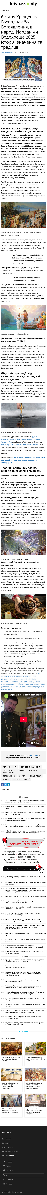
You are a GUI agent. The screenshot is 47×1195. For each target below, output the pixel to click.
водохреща (35, 776)
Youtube (9, 1184)
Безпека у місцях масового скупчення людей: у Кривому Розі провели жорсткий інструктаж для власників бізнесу (25, 825)
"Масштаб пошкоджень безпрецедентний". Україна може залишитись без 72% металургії (24, 993)
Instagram (9, 1170)
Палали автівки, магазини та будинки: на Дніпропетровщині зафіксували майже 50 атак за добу (24, 946)
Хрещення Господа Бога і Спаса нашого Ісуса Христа (21, 771)
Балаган (5, 10)
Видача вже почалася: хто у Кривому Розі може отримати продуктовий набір (25, 934)
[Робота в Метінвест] (23, 855)
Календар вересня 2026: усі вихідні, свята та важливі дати (25, 896)
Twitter (8, 1166)
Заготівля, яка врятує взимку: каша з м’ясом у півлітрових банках (25, 1005)
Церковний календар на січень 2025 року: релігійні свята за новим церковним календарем (23, 460)
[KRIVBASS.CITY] (23, 4)
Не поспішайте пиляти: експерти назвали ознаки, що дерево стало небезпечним (24, 966)
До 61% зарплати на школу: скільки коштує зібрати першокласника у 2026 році (23, 914)
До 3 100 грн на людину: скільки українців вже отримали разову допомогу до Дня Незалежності (24, 801)
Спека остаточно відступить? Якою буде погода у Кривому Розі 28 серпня (22, 980)
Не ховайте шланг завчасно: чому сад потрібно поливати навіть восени (25, 883)
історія (6, 779)
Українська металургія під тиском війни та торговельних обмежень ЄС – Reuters (25, 907)
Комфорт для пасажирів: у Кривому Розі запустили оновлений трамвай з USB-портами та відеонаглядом (24, 920)
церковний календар (30, 767)
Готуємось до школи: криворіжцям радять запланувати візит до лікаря (24, 999)
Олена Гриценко (7, 53)
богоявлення (9, 776)
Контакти (6, 1143)
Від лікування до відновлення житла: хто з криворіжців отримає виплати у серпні (24, 1023)
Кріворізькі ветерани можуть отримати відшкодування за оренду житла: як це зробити (24, 960)
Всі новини (23, 1031)
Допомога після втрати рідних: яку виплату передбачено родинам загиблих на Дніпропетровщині (25, 1011)
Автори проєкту (8, 1147)
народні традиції (21, 779)
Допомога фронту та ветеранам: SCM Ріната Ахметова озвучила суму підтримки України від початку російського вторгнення (24, 927)
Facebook (9, 1162)
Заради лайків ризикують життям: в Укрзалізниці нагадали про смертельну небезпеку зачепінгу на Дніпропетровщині (23, 973)
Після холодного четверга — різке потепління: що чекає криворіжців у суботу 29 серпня (24, 819)
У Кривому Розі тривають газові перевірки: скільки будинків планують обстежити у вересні (23, 986)
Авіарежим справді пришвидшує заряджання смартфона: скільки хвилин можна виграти (25, 901)
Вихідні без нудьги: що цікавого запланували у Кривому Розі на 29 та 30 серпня (24, 813)
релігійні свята (10, 767)
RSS (7, 1175)
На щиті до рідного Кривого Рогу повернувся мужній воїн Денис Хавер (25, 940)
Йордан (22, 776)
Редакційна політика (10, 1151)
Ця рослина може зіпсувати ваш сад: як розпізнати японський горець (23, 1017)
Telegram (34, 755)
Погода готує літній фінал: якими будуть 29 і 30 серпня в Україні (24, 807)
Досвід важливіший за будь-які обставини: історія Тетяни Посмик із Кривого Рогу (25, 877)
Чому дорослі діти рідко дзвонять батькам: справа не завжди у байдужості (24, 952)
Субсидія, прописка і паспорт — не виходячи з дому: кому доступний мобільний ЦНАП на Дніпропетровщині (25, 831)
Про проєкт (6, 1139)
